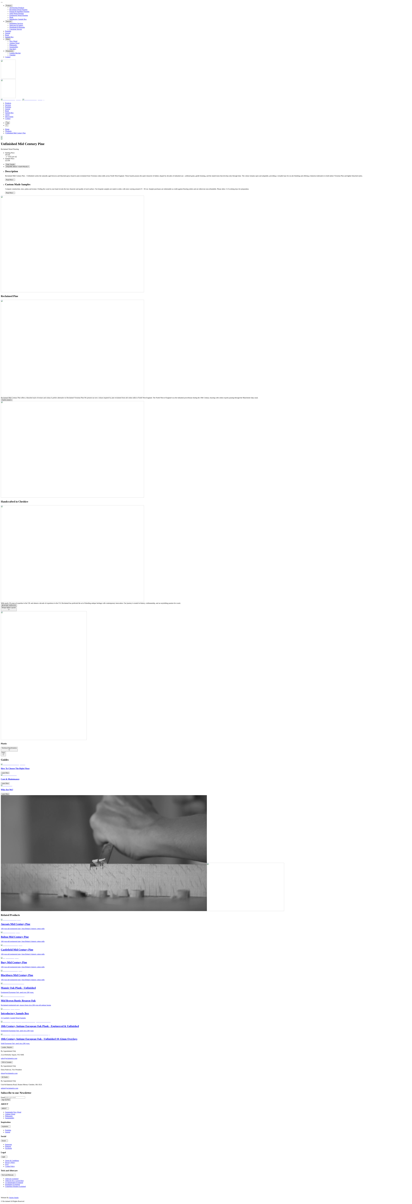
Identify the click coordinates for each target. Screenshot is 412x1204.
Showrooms (9, 51)
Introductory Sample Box (18, 19)
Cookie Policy (10, 1166)
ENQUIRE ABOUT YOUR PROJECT (17, 166)
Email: (3, 1097)
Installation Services (16, 23)
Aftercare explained (11, 1179)
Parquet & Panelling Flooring (19, 11)
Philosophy (13, 45)
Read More (9, 180)
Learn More (5, 773)
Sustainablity (13, 47)
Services (8, 21)
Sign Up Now (6, 1100)
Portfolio (8, 31)
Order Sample (10, 164)
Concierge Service (15, 29)
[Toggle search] (6, 125)
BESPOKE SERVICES (9, 605)
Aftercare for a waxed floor (14, 1181)
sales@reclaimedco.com (9, 1058)
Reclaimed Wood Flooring (18, 10)
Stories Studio (14, 1198)
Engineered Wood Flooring (18, 15)
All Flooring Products (16, 8)
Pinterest (8, 1146)
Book (11, 17)
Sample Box (9, 37)
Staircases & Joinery (16, 25)
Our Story (12, 49)
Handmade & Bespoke (17, 27)
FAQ (7, 1164)
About (8, 39)
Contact (7, 57)
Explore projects (7, 400)
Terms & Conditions (12, 1160)
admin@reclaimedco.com (9, 1088)
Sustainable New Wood (13, 1112)
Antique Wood (14, 43)
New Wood (13, 41)
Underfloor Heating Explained (15, 1186)
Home (7, 129)
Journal (7, 33)
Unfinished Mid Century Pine (16, 133)
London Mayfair (15, 53)
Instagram (8, 1144)
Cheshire (12, 55)
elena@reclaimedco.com (9, 1073)
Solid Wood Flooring (16, 13)
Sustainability (9, 1118)
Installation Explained (12, 1184)
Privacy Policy (10, 1162)
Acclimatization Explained (14, 1182)
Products (9, 5)
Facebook (8, 1148)
